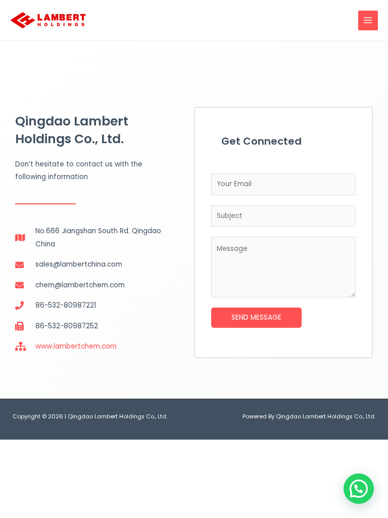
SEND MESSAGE (256, 317)
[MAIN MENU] (368, 20)
